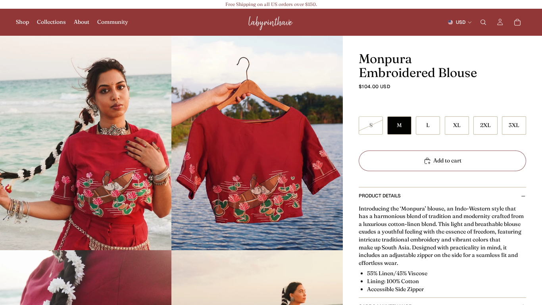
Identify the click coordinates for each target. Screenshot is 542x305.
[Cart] (517, 22)
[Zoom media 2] (257, 143)
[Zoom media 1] (85, 143)
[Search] (483, 22)
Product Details (380, 196)
